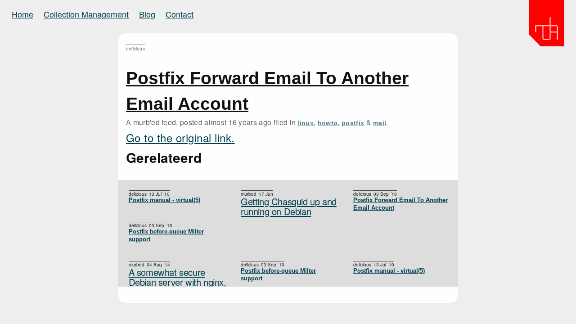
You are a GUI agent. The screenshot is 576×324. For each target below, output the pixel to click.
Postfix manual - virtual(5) (164, 200)
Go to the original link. (180, 137)
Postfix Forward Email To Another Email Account (400, 204)
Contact (180, 14)
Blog (147, 14)
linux (306, 122)
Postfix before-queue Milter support (166, 235)
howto (328, 122)
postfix (353, 122)
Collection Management (86, 14)
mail (379, 122)
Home (22, 14)
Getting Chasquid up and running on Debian (289, 206)
